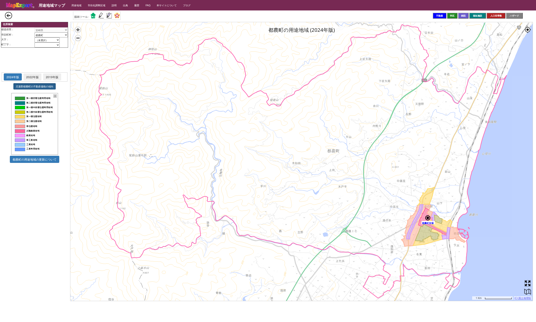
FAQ (148, 5)
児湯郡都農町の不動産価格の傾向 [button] (34, 86)
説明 (114, 5)
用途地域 (76, 5)
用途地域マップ (52, 5)
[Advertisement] (34, 60)
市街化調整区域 (96, 5)
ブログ (187, 5)
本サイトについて (167, 5)
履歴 (136, 5)
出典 (125, 5)
